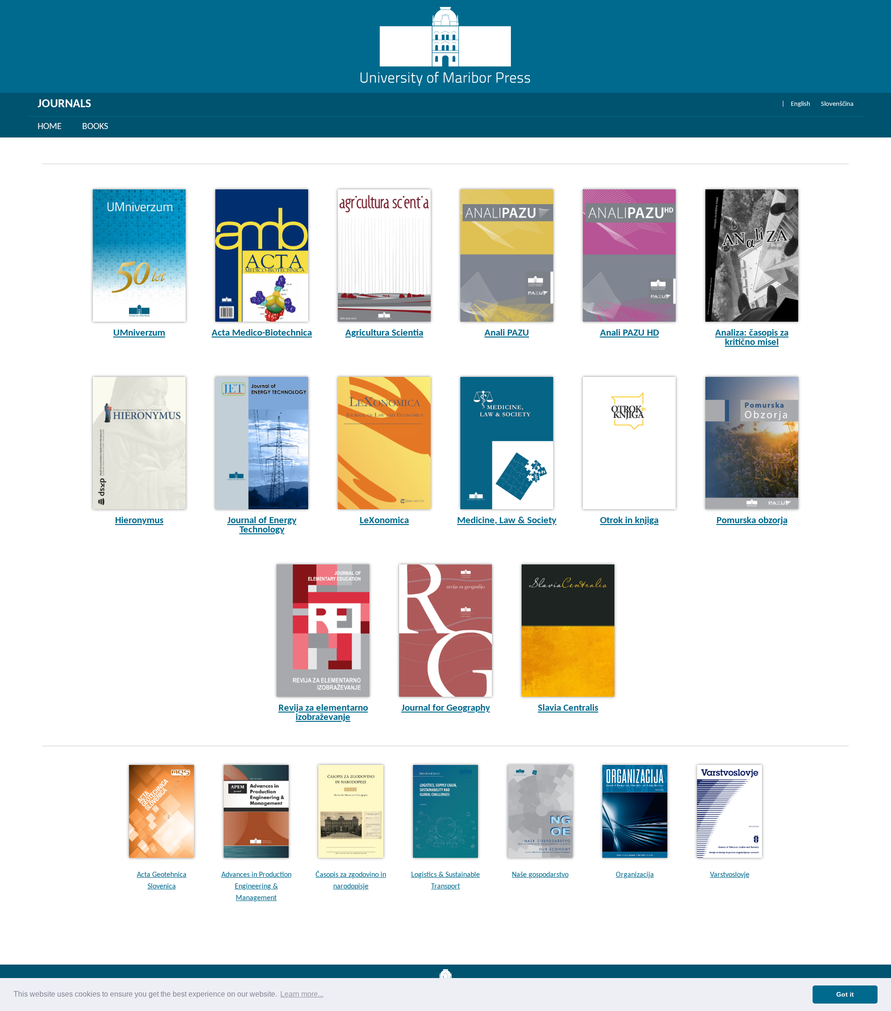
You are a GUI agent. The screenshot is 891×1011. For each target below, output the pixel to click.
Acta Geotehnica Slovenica (162, 880)
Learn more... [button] (301, 994)
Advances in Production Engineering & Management (256, 886)
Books (95, 126)
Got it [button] (845, 994)
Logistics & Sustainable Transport (445, 880)
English (800, 104)
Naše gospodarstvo (540, 875)
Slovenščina (837, 104)
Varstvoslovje (729, 875)
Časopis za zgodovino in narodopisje (351, 880)
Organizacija (635, 875)
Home (50, 126)
